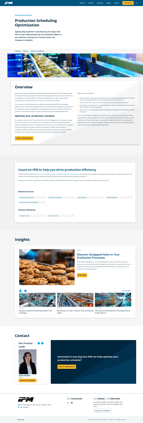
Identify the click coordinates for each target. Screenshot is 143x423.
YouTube (72, 402)
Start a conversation (24, 138)
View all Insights (126, 291)
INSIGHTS (25, 51)
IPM (8, 3)
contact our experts (27, 380)
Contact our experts (37, 51)
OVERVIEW (18, 51)
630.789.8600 (24, 407)
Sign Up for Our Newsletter (102, 411)
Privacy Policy (20, 419)
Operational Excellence (23, 15)
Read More (82, 275)
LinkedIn (68, 402)
